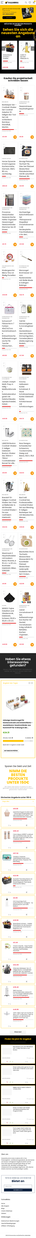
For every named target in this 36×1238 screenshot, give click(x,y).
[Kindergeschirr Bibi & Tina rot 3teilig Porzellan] (9, 258)
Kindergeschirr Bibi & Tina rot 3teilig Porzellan (9, 273)
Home (3, 1203)
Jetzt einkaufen (9, 17)
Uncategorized (6, 1058)
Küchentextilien (23, 158)
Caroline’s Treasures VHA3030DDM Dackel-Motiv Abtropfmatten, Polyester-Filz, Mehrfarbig (22, 859)
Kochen (4, 605)
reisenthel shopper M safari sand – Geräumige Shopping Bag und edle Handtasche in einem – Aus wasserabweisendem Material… (23, 814)
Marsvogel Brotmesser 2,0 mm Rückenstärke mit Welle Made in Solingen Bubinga (26, 277)
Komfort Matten (6, 158)
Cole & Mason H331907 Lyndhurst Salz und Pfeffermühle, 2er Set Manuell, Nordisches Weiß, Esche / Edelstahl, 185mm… (23, 836)
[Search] (26, 2)
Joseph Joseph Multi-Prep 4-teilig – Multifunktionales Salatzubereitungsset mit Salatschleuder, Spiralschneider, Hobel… (9, 392)
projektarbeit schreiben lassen (20, 79)
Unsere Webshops (6, 1211)
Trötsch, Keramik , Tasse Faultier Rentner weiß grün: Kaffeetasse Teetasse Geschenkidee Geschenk (23, 948)
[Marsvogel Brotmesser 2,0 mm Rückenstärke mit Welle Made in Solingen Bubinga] (26, 258)
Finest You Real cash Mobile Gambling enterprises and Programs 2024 (21, 1109)
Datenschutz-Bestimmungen (10, 1221)
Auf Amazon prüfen (15, 137)
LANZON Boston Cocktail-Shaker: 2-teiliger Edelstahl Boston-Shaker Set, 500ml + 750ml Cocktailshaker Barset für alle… (9, 453)
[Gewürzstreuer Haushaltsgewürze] (26, 94)
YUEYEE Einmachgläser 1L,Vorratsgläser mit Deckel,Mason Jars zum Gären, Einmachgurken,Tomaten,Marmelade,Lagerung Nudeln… (26, 332)
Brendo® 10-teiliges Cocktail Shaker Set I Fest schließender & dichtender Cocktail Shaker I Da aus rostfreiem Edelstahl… (9, 507)
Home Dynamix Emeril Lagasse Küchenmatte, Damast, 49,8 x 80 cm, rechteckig (8, 167)
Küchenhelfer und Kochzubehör (24, 266)
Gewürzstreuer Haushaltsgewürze (26, 108)
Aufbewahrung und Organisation (24, 102)
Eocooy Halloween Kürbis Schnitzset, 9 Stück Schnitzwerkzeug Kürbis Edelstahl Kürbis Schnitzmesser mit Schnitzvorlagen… (26, 395)
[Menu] (2, 2)
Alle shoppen (5, 1206)
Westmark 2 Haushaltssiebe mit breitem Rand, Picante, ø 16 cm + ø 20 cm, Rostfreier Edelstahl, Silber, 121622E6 (9, 562)
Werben (3, 1213)
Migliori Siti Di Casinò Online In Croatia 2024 (22, 1088)
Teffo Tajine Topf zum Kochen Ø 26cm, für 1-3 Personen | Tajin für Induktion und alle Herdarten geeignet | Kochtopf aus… (23, 1015)
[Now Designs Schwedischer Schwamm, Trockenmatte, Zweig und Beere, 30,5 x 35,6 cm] (26, 432)
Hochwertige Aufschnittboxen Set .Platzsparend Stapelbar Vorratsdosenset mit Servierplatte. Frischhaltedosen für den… (26, 223)
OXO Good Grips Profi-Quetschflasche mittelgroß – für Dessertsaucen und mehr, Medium (23, 903)
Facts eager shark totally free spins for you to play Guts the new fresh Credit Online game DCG (22, 1130)
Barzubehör (5, 102)
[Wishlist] (30, 2)
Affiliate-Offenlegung (8, 1226)
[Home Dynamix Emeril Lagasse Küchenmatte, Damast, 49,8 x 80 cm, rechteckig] (9, 150)
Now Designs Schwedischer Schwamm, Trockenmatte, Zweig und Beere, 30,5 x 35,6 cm (26, 450)
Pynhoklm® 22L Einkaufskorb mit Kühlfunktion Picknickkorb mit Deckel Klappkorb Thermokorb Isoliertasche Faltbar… (22, 881)
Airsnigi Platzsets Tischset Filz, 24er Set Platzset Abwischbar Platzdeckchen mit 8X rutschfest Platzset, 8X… (26, 169)
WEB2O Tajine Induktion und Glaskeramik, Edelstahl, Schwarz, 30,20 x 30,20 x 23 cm (9, 614)
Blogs (2, 1208)
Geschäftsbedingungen (8, 1223)
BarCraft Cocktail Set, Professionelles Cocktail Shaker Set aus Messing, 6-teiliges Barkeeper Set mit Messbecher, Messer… (26, 507)
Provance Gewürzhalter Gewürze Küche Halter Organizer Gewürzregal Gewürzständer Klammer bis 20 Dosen (9, 221)
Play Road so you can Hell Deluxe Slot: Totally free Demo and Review (23, 1048)
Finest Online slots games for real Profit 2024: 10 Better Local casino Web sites (23, 1068)
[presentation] (3, 48)
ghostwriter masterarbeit (18, 790)
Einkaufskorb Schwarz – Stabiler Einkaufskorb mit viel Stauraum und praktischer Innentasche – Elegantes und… (22, 926)
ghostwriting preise (23, 672)
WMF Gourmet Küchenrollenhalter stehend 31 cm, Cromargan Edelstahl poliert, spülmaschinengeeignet (23, 993)
